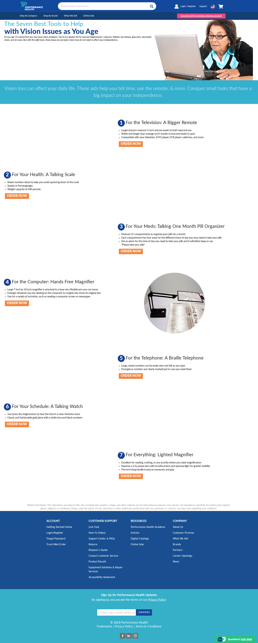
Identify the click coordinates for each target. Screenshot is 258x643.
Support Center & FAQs (102, 538)
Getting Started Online (59, 527)
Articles (135, 533)
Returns (93, 544)
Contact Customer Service (103, 556)
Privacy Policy (157, 600)
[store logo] (31, 6)
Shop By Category (28, 16)
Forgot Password (56, 538)
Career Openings (182, 556)
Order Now (131, 144)
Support (203, 6)
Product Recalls (97, 561)
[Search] (151, 6)
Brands (177, 544)
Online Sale (88, 16)
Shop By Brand (50, 16)
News (176, 561)
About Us (178, 527)
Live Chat (94, 527)
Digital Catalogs (140, 538)
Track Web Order (56, 544)
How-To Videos (97, 533)
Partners (178, 550)
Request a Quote (98, 550)
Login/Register (55, 533)
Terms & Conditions (148, 626)
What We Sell (70, 16)
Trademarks (104, 626)
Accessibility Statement (102, 577)
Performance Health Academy (148, 527)
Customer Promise (183, 533)
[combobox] (107, 5)
